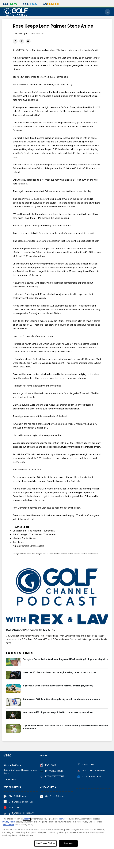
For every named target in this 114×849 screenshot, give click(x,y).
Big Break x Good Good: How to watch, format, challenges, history (58, 685)
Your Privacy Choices (45, 843)
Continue (68, 843)
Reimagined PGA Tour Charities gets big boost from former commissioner (62, 699)
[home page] (16, 12)
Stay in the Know (12, 765)
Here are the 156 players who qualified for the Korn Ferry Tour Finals (58, 712)
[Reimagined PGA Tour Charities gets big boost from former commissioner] (13, 702)
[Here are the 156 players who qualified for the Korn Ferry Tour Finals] (13, 715)
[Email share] (28, 41)
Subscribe (10, 779)
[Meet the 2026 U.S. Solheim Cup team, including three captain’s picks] (13, 675)
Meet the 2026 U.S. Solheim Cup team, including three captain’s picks (59, 672)
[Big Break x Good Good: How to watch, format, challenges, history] (13, 688)
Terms (62, 819)
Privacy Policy (8, 822)
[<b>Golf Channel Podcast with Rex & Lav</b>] (57, 597)
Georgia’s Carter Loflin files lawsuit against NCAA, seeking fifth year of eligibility (65, 659)
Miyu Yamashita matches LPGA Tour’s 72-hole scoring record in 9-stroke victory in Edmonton (65, 727)
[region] (57, 832)
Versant (26, 819)
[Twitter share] (21, 41)
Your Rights (8, 824)
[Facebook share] (15, 41)
